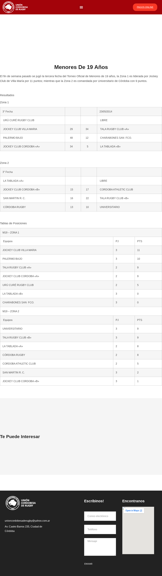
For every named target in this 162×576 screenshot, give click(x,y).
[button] (81, 7)
